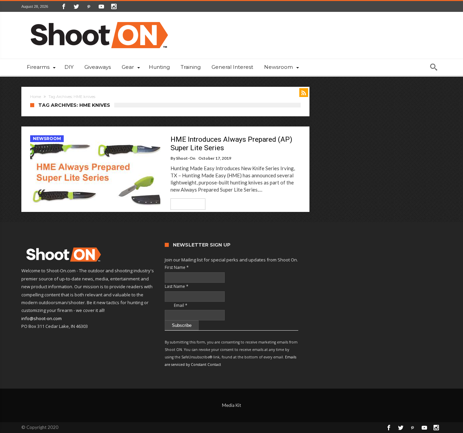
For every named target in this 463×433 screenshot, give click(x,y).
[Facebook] (63, 6)
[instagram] (113, 6)
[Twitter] (76, 6)
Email (176, 305)
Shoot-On (185, 158)
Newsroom (47, 138)
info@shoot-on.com (41, 318)
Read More (185, 203)
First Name (177, 267)
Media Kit (231, 405)
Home (35, 96)
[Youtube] (101, 6)
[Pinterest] (88, 6)
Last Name (176, 286)
